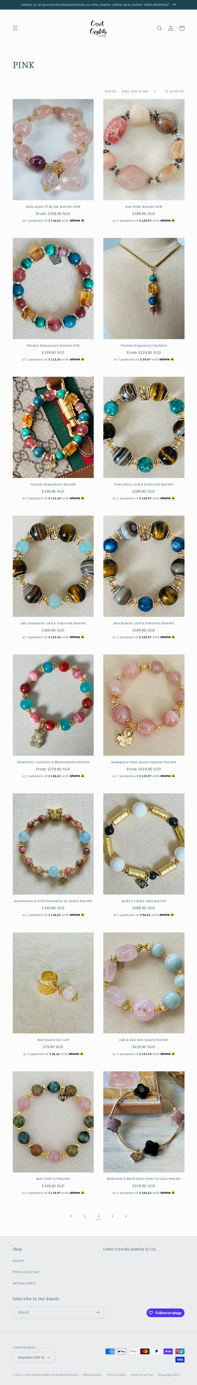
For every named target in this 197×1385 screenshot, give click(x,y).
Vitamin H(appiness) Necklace (143, 345)
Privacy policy (116, 1374)
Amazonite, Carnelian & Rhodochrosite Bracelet (53, 762)
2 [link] (99, 1216)
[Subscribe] (97, 1312)
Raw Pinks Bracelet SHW (143, 206)
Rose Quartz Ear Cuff (53, 1040)
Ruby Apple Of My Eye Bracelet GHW (53, 206)
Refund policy (24, 1283)
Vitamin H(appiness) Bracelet (53, 484)
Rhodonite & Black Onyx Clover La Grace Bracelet (144, 1178)
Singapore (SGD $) (31, 1357)
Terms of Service (26, 1272)
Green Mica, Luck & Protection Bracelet (143, 484)
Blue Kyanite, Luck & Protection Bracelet (143, 623)
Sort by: (111, 91)
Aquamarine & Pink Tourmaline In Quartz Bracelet (53, 901)
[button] (15, 28)
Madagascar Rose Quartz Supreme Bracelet (143, 762)
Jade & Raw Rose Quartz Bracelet (143, 1040)
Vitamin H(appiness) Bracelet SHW (53, 345)
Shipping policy (168, 1374)
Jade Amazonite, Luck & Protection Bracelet (53, 623)
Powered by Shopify (65, 1374)
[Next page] (125, 1216)
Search (18, 1260)
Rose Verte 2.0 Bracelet (53, 1178)
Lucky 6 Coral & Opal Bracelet (144, 901)
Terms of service (142, 1374)
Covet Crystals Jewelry (37, 1374)
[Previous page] (71, 1216)
